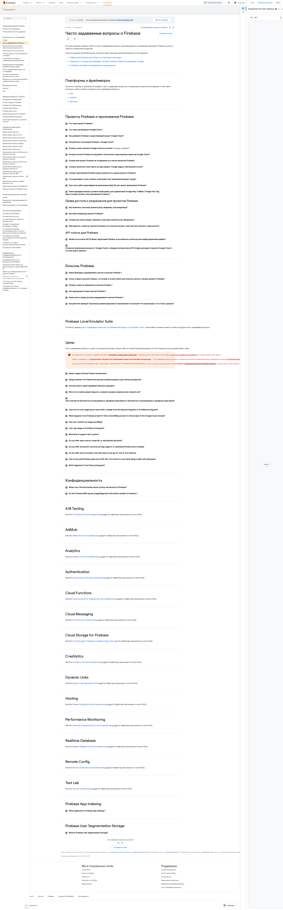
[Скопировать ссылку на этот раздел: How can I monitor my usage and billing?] (104, 422)
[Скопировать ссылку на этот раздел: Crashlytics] (85, 656)
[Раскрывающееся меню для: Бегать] (44, 2)
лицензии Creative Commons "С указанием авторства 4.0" (130, 852)
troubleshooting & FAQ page (95, 641)
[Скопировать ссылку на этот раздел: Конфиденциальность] (105, 480)
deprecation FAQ (85, 683)
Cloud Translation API (125, 20)
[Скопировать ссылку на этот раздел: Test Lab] (81, 783)
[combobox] (214, 3)
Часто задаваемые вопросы (171, 887)
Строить (26, 3)
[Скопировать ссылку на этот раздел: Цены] (76, 342)
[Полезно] (170, 27)
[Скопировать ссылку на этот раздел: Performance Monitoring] (107, 720)
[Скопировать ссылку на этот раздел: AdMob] (79, 530)
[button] (120, 123)
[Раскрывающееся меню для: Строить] (31, 2)
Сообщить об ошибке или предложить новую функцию (93, 65)
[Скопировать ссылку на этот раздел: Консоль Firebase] (97, 266)
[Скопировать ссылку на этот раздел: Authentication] (92, 572)
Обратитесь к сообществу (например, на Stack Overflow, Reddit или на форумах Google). (107, 61)
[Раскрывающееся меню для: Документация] (81, 2)
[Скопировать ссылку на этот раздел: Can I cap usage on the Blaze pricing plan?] (106, 428)
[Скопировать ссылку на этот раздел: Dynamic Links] (90, 677)
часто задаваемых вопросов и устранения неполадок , (113, 327)
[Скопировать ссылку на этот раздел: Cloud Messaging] (95, 614)
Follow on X (86, 877)
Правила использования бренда (172, 884)
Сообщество (91, 3)
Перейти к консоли (265, 3)
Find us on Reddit (88, 873)
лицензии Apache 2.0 (172, 852)
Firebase (68, 27)
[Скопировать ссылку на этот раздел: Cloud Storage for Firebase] (111, 635)
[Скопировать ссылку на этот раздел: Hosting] (80, 698)
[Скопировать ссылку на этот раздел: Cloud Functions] (94, 593)
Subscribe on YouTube (89, 880)
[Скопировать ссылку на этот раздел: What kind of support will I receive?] (101, 434)
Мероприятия (87, 884)
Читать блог (86, 870)
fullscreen (279, 9)
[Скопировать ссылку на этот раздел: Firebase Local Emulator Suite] (115, 321)
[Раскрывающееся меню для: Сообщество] (98, 2)
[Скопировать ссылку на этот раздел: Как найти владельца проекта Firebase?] (105, 213)
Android (73, 98)
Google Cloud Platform (66, 896)
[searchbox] (15, 18)
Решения (52, 3)
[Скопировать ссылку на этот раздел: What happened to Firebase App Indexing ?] (107, 811)
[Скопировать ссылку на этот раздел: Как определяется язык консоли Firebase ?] (108, 291)
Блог (252, 3)
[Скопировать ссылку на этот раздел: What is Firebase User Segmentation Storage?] (110, 832)
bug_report (275, 9)
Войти (278, 3)
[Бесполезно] (173, 27)
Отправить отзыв (165, 33)
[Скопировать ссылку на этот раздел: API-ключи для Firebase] (101, 233)
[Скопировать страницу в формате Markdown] (75, 39)
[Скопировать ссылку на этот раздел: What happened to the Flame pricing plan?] (107, 465)
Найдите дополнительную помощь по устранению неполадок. (96, 57)
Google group (166, 877)
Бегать (38, 3)
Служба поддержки (168, 870)
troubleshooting (82, 789)
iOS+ (72, 94)
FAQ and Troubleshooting (94, 599)
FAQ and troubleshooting (87, 515)
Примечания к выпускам (169, 880)
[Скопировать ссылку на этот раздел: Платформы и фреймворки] (112, 81)
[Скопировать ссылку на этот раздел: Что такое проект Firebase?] (95, 123)
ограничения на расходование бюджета (200, 364)
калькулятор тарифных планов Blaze (183, 355)
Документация (72, 3)
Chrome (40, 896)
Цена (61, 3)
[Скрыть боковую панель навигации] (26, 906)
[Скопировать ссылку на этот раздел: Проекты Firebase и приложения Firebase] (137, 117)
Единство (74, 101)
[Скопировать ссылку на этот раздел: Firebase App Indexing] (104, 804)
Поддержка (107, 3)
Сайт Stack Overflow (168, 873)
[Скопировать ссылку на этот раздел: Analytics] (82, 551)
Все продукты (84, 896)
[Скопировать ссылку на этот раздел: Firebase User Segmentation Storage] (127, 826)
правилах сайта (208, 852)
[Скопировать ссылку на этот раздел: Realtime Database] (98, 741)
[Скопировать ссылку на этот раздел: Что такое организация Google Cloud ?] (105, 129)
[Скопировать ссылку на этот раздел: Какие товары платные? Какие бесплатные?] (109, 373)
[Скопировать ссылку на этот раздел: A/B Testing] (86, 509)
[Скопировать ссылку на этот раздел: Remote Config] (92, 762)
